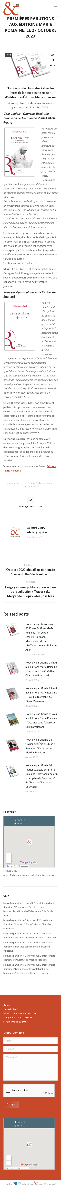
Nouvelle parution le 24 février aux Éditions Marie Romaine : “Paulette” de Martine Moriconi (40, 746)
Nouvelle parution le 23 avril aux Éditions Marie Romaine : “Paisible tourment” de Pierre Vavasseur (41, 695)
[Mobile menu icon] (56, 8)
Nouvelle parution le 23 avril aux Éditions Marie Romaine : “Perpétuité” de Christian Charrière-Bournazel (41, 669)
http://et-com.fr (34, 537)
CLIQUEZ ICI (10, 870)
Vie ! (9, 55)
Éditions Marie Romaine (39, 97)
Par (38, 483)
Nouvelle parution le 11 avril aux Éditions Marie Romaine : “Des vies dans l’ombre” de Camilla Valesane (41, 720)
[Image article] (12, 629)
